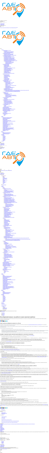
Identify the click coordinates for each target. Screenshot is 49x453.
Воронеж (4, 180)
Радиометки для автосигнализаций (8, 101)
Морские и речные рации (7, 75)
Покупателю (1, 427)
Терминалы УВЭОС (6, 71)
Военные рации (6, 77)
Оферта (4, 140)
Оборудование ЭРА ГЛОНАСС (6, 109)
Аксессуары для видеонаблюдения (9, 62)
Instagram (3, 314)
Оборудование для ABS (7, 72)
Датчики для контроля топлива (6, 53)
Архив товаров (4, 112)
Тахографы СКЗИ (6, 93)
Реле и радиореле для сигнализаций (8, 102)
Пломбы (5, 105)
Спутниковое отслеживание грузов (7, 120)
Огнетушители (6, 67)
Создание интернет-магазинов (3, 448)
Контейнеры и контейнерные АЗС (8, 89)
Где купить (3, 134)
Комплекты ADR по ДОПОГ (7, 66)
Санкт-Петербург (5, 178)
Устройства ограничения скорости (8, 68)
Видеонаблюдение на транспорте (8, 197)
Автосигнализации (6, 253)
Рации (5, 219)
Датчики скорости (8, 94)
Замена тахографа (5, 123)
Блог (2, 131)
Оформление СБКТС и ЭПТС (6, 129)
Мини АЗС (4, 130)
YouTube (3, 315)
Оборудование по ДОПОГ (6, 64)
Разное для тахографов (8, 96)
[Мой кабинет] (0, 26)
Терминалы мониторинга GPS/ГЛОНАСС (9, 51)
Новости (4, 135)
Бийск (3, 179)
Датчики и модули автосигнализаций (8, 103)
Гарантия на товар (2, 429)
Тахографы (5, 242)
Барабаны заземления (6, 65)
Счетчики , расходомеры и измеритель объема (11, 85)
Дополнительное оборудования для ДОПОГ (9, 73)
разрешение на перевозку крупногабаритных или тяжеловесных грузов (11, 349)
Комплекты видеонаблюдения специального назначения (10, 60)
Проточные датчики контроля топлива (8, 54)
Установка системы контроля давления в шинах (8, 127)
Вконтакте (3, 313)
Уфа (3, 183)
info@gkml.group (3, 311)
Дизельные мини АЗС (5, 125)
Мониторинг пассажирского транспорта (7, 117)
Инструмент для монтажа (7, 104)
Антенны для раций (6, 78)
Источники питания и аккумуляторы (7, 108)
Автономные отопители (6, 97)
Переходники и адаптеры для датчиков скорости (11, 95)
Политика (4, 139)
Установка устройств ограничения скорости (8, 128)
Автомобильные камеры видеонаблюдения (9, 56)
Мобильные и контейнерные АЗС (7, 132)
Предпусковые (6, 98)
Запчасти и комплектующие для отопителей (9, 99)
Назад (3, 176)
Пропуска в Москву (6, 271)
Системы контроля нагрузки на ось (7, 113)
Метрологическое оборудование (8, 106)
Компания (1, 424)
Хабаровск (4, 182)
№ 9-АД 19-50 (44, 404)
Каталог (2, 49)
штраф (18, 364)
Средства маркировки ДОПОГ (7, 70)
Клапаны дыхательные (8, 86)
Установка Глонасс (5, 122)
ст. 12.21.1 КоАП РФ (31, 335)
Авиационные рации (6, 79)
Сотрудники (4, 136)
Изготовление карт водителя (6, 118)
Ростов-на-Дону (5, 181)
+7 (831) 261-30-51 (2, 23)
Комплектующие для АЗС (9, 229)
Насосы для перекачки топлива (9, 83)
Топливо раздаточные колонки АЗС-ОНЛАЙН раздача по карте (13, 91)
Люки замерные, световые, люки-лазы (10, 87)
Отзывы (4, 138)
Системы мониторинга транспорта (7, 50)
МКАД (5, 114)
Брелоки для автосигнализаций (7, 100)
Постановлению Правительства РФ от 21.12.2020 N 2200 (34, 324)
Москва (4, 177)
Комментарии (3, 409)
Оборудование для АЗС (6, 80)
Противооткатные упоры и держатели (8, 69)
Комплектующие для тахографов (9, 245)
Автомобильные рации (7, 74)
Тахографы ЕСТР (6, 92)
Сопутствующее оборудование (8, 61)
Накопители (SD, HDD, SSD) (9, 63)
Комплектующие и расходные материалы (9, 52)
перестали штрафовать (8, 341)
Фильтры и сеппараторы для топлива (10, 82)
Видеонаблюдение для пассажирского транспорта (10, 59)
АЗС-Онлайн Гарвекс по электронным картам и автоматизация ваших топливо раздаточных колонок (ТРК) (16, 90)
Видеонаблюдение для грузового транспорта (9, 57)
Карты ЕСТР (5, 111)
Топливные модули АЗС (7, 88)
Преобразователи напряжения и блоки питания (8, 110)
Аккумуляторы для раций (7, 76)
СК (4, 115)
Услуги (4, 275)
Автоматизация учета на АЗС (6, 124)
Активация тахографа (5, 126)
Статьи (1, 425)
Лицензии (4, 137)
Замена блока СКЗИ (5, 121)
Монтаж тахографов (5, 119)
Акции (2, 116)
